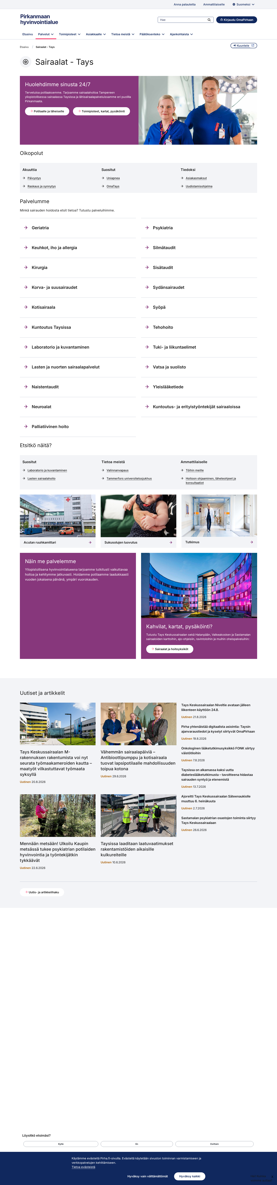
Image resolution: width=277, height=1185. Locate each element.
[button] (60, 1144)
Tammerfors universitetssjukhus (129, 478)
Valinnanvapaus (118, 470)
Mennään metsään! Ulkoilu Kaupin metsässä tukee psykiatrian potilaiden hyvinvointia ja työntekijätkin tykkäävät (58, 852)
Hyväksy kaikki (189, 1176)
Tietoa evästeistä (83, 1167)
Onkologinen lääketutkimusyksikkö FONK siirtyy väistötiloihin (218, 750)
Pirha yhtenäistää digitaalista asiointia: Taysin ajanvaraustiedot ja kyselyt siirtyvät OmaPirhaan (218, 729)
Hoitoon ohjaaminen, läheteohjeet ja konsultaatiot (211, 480)
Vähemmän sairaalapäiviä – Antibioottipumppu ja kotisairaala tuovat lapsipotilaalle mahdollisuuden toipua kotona (138, 760)
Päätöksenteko (150, 34)
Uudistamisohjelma (199, 186)
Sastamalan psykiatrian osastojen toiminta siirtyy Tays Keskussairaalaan (218, 820)
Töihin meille (195, 470)
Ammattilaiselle (214, 4)
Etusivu (27, 34)
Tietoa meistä (121, 34)
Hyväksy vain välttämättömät (147, 1176)
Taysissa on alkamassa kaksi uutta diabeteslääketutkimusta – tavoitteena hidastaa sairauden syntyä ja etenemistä (217, 774)
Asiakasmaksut (196, 178)
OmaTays (113, 186)
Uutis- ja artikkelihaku (43, 892)
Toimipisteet (68, 34)
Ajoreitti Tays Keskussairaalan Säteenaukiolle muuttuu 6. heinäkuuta (216, 798)
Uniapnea (113, 178)
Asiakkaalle (94, 34)
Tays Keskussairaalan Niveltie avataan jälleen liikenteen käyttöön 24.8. (215, 707)
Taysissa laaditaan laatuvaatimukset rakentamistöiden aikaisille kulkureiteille (137, 849)
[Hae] (209, 20)
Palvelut (44, 34)
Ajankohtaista (180, 34)
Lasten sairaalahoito (41, 478)
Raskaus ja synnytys (42, 186)
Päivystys (34, 178)
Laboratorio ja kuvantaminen (47, 470)
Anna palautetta (185, 4)
